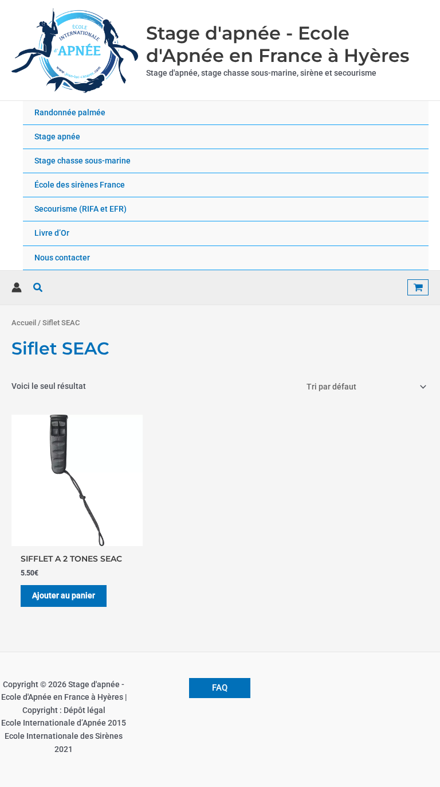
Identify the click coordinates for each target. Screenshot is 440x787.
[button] (38, 287)
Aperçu (77, 536)
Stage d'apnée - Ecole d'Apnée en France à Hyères (277, 44)
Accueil (23, 322)
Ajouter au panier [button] (63, 595)
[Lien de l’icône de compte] (16, 287)
